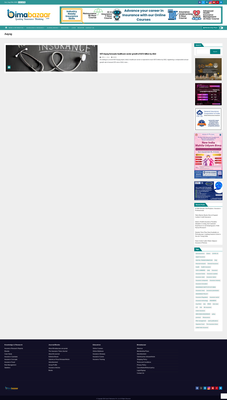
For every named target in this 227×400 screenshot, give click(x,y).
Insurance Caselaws (11, 356)
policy (213, 314)
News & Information (16, 28)
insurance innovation (201, 283)
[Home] (6, 28)
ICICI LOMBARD (200, 270)
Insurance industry (215, 280)
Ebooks (6, 351)
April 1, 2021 (105, 57)
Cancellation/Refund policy (145, 367)
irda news (215, 304)
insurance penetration (213, 290)
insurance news (200, 290)
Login (73, 28)
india (208, 270)
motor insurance (200, 310)
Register (80, 28)
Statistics (7, 367)
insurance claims (211, 277)
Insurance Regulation (202, 297)
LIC (197, 307)
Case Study (8, 354)
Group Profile (53, 365)
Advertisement (53, 362)
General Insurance (213, 263)
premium (198, 317)
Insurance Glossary (99, 354)
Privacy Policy (141, 365)
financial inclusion (201, 263)
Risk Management (10, 365)
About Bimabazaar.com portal (58, 348)
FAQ (215, 260)
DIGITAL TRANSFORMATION (204, 260)
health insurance (206, 267)
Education (65, 28)
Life (201, 307)
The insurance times (212, 324)
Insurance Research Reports (13, 348)
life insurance (207, 307)
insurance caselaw (212, 273)
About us (140, 348)
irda (204, 304)
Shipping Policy (142, 359)
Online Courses (98, 348)
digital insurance (200, 257)
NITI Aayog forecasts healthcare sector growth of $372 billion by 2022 (128, 54)
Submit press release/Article (146, 356)
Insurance (214, 270)
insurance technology (202, 300)
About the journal (54, 354)
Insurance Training (99, 359)
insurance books (200, 273)
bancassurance (200, 253)
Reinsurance (206, 317)
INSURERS (213, 300)
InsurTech (198, 304)
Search (198, 45)
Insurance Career (98, 356)
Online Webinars (98, 351)
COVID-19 (215, 253)
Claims (208, 253)
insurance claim (200, 277)
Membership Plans (143, 351)
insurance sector (214, 297)
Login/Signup (141, 370)
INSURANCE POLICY (202, 294)
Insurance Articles (54, 367)
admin (115, 57)
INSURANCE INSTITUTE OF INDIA (206, 287)
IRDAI (209, 304)
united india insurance (202, 327)
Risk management (201, 320)
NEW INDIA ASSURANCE (203, 314)
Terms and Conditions (144, 362)
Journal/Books (53, 28)
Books (51, 370)
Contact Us (90, 28)
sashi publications (213, 320)
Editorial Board (53, 356)
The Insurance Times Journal (58, 351)
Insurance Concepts (10, 359)
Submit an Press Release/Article (59, 359)
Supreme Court (200, 324)
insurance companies (202, 280)
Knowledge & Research (35, 28)
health (197, 267)
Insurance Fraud (9, 362)
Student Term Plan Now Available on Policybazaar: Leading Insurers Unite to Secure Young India (208, 234)
